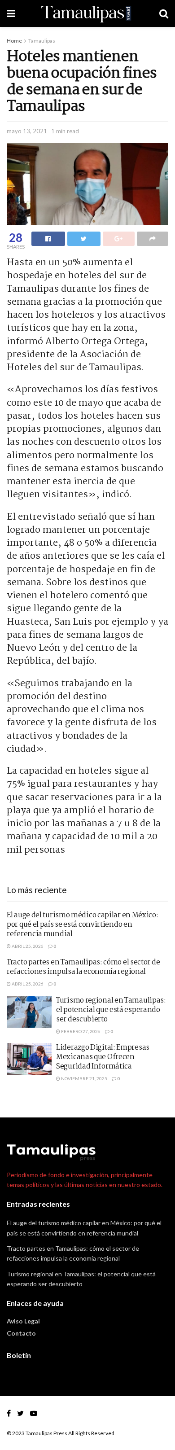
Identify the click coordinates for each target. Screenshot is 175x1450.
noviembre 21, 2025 (83, 1078)
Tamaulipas (41, 40)
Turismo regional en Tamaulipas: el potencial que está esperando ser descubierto (111, 1010)
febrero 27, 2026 (80, 1031)
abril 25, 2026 (27, 946)
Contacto (21, 1333)
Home (14, 40)
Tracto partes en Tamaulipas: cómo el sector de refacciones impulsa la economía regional (83, 967)
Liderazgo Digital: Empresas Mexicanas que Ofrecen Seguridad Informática (102, 1057)
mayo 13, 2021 (27, 131)
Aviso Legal (23, 1321)
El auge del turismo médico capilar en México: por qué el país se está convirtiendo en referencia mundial (82, 925)
